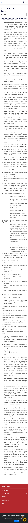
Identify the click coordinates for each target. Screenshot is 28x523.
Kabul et (17, 520)
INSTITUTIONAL (5, 493)
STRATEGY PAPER (6, 486)
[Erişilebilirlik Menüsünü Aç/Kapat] (25, 520)
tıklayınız (11, 521)
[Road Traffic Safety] (8, 2)
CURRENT (4, 497)
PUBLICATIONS (5, 500)
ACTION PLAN (5, 490)
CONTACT (4, 503)
